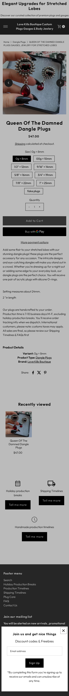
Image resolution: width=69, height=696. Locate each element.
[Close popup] (63, 630)
